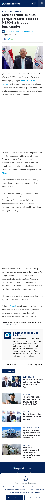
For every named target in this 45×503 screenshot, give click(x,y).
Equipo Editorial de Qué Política (25, 333)
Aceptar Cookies (14, 498)
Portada (38, 322)
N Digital (12, 306)
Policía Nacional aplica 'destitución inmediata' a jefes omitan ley (32, 434)
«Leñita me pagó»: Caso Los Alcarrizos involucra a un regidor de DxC (32, 401)
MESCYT (30, 322)
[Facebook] (5, 39)
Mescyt (5, 172)
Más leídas (9, 371)
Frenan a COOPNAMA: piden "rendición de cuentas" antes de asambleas (32, 452)
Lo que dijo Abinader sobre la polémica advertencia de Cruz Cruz (33, 383)
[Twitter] (9, 39)
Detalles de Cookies (34, 498)
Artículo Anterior (9, 364)
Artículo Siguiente (35, 364)
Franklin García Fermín (17, 322)
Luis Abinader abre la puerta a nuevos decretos (32, 416)
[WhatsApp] (12, 39)
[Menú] (41, 3)
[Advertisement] (22, 121)
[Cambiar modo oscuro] (33, 3)
